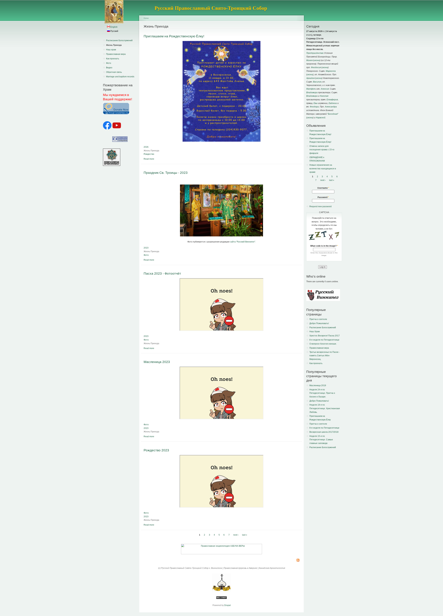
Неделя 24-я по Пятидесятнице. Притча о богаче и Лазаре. (322, 393)
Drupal (227, 605)
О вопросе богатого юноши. (323, 344)
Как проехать (112, 58)
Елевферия (332, 99)
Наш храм (111, 49)
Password (323, 197)
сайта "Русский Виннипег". (243, 242)
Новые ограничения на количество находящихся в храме (322, 168)
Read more (149, 159)
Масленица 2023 (157, 362)
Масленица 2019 (317, 385)
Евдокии (333, 103)
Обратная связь (114, 72)
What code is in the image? (324, 246)
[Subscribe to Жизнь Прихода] (298, 560)
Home (146, 18)
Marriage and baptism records (120, 76)
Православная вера (116, 54)
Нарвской (320, 117)
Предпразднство (315, 53)
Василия (317, 82)
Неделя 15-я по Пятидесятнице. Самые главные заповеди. (321, 439)
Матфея (310, 89)
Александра (331, 106)
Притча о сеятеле (318, 319)
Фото (108, 63)
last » (244, 535)
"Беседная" (332, 114)
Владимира (312, 92)
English (113, 27)
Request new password (320, 206)
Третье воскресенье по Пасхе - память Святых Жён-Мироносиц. (324, 355)
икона (317, 60)
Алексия (325, 89)
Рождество (149, 154)
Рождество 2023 (156, 450)
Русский (114, 31)
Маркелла (331, 71)
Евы (316, 103)
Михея (309, 60)
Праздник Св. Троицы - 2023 (166, 172)
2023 (146, 248)
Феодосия (316, 67)
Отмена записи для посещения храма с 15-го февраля (321, 149)
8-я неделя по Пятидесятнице (324, 340)
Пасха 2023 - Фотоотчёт (162, 273)
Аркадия (310, 78)
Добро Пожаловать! (319, 323)
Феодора (314, 106)
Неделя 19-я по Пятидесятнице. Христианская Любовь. (324, 408)
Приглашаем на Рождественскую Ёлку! (174, 36)
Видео (109, 67)
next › (235, 535)
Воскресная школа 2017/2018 (323, 432)
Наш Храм (314, 331)
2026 (146, 147)
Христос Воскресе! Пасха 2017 (324, 335)
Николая (324, 96)
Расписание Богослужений (119, 40)
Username (323, 188)
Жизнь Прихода (114, 45)
